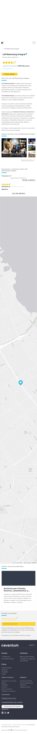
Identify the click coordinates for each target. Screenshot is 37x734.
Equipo (4, 683)
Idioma (31, 645)
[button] (9, 74)
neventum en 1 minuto (9, 681)
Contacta (5, 685)
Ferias (4, 664)
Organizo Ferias (25, 687)
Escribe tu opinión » (28, 180)
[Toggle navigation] (34, 42)
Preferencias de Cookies (12, 706)
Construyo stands (26, 681)
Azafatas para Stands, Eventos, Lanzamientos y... (17, 590)
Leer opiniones (7, 68)
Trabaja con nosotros (8, 691)
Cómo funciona (7, 689)
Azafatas (23, 653)
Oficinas (4, 687)
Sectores (5, 670)
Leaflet (14, 563)
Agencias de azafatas (27, 656)
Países (4, 674)
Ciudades (5, 672)
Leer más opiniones (18, 193)
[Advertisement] (18, 19)
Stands (4, 653)
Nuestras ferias (6, 668)
